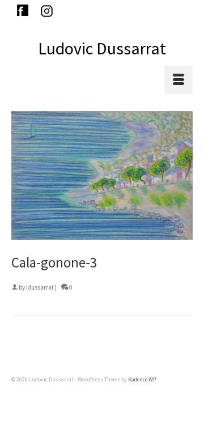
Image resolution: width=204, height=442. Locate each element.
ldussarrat (40, 287)
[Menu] (178, 80)
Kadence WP (142, 379)
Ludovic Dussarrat (102, 48)
